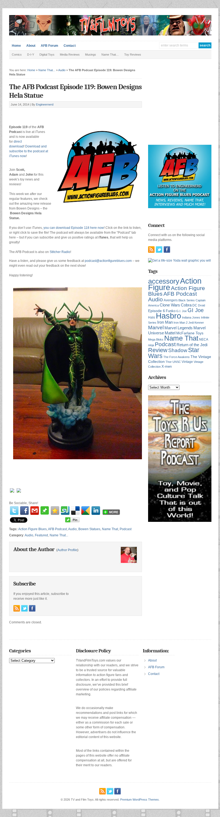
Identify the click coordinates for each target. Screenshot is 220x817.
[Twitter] (14, 510)
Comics (17, 54)
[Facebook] (24, 510)
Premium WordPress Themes (139, 799)
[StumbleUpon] (65, 510)
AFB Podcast (57, 529)
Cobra (186, 305)
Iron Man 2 (181, 322)
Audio (61, 70)
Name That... (46, 70)
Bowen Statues (89, 529)
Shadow (177, 350)
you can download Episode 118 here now (73, 228)
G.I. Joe (181, 311)
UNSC (177, 361)
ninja (151, 345)
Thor (169, 361)
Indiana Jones (191, 317)
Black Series (186, 300)
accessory (163, 281)
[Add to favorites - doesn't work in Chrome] (55, 510)
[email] (34, 510)
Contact (70, 46)
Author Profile (67, 550)
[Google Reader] (85, 510)
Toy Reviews (132, 54)
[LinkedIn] (95, 510)
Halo (151, 317)
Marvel (156, 327)
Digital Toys (46, 54)
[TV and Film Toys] (110, 34)
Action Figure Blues (32, 529)
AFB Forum (49, 46)
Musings (90, 54)
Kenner (199, 322)
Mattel (170, 333)
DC (194, 305)
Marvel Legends (178, 328)
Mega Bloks (155, 339)
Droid (201, 305)
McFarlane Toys (189, 333)
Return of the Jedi (192, 344)
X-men (167, 366)
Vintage (187, 361)
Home (16, 46)
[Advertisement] (72, 114)
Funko (170, 311)
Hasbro (168, 316)
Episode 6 (156, 311)
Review (157, 350)
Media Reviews (70, 54)
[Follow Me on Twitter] (24, 608)
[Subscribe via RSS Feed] (16, 608)
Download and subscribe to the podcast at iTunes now (28, 151)
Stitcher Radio (60, 252)
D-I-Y (30, 54)
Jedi (191, 322)
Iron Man (165, 322)
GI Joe (196, 310)
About (30, 46)
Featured (41, 535)
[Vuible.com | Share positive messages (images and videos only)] (45, 513)
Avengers (171, 300)
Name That (110, 529)
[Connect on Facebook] (32, 608)
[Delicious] (75, 510)
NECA (203, 339)
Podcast (125, 529)
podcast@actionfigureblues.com (108, 261)
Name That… (110, 54)
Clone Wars (170, 305)
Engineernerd (44, 104)
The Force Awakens (176, 357)
